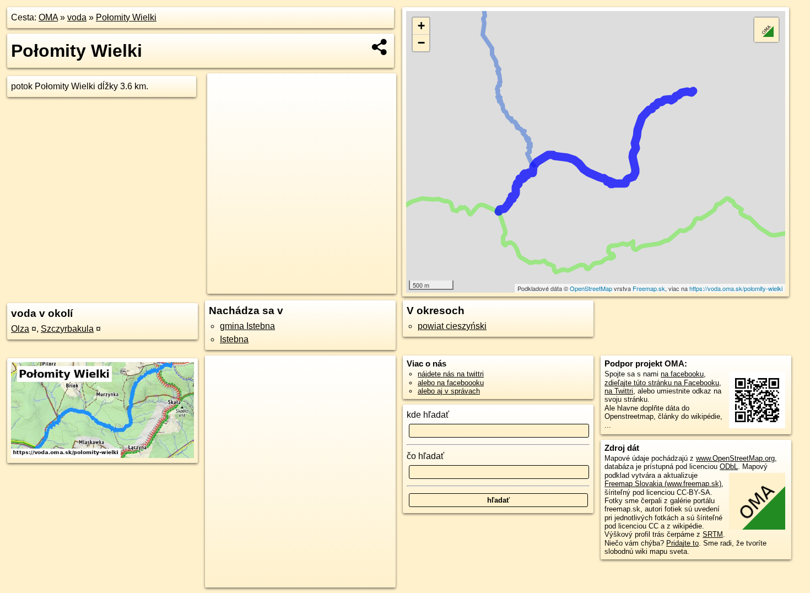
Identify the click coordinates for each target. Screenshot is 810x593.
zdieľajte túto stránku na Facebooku (661, 383)
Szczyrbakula (67, 328)
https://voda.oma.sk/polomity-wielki (735, 288)
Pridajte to (682, 543)
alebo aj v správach (449, 391)
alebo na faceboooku (451, 383)
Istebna (234, 339)
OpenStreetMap (591, 288)
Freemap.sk (649, 288)
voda (77, 17)
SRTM (713, 534)
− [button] (421, 43)
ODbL (729, 466)
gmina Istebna (247, 326)
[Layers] (766, 30)
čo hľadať (425, 456)
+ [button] (421, 26)
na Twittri (618, 391)
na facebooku (682, 374)
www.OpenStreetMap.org (735, 458)
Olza (20, 328)
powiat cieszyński (452, 326)
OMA (48, 17)
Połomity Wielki (126, 17)
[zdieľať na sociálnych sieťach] (380, 47)
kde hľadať (428, 414)
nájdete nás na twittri (451, 374)
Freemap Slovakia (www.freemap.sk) (662, 483)
